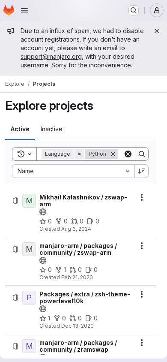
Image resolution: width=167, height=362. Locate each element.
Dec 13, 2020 (77, 326)
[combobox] (73, 171)
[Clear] (128, 154)
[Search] (142, 154)
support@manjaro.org (51, 56)
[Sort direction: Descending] (142, 171)
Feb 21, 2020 (77, 277)
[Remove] (113, 154)
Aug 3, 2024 (76, 229)
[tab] (20, 129)
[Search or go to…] (133, 10)
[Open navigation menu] (24, 10)
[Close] (157, 31)
